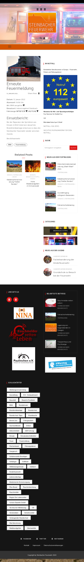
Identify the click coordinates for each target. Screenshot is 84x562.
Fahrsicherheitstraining (65, 205)
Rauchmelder (14, 492)
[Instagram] (45, 9)
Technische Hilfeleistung (17, 508)
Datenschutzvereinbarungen (53, 545)
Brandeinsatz (23, 405)
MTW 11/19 (20, 111)
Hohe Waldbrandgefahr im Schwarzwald (32, 184)
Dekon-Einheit (14, 431)
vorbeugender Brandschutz (18, 518)
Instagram (58, 539)
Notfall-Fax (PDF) (51, 126)
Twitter (42, 539)
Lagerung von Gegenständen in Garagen (63, 327)
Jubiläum (33, 467)
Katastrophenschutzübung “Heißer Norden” (14, 182)
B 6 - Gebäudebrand (30, 395)
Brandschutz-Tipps (15, 415)
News (15, 177)
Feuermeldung (21, 145)
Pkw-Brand (13, 487)
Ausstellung (13, 395)
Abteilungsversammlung (17, 390)
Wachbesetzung (14, 523)
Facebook (27, 539)
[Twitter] (41, 9)
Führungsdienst (30, 446)
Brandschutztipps (32, 177)
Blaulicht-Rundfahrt (28, 400)
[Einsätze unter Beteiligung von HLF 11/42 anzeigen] (37, 111)
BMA (9, 145)
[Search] (41, 38)
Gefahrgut (12, 461)
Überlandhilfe (31, 528)
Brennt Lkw (13, 420)
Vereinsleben (13, 513)
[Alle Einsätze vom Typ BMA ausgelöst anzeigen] (24, 105)
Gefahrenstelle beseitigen (18, 456)
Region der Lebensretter (17, 497)
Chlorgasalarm (28, 420)
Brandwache (32, 415)
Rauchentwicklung (29, 487)
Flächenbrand (14, 446)
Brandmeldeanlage (15, 410)
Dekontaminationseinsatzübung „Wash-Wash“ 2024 (66, 166)
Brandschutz (32, 410)
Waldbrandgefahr (15, 528)
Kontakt (26, 545)
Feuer (11, 441)
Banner (32, 175)
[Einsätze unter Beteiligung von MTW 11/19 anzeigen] (27, 111)
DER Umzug (29, 431)
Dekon (28, 426)
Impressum (36, 545)
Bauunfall (12, 400)
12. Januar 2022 (12, 93)
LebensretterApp (15, 477)
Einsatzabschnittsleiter (28, 436)
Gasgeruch (13, 451)
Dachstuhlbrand (14, 426)
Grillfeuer (25, 461)
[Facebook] (37, 9)
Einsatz (9, 175)
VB (33, 508)
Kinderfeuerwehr (60, 256)
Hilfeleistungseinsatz (16, 467)
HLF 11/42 (32, 111)
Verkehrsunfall (29, 513)
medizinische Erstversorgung (19, 482)
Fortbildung (17, 175)
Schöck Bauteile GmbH (17, 502)
